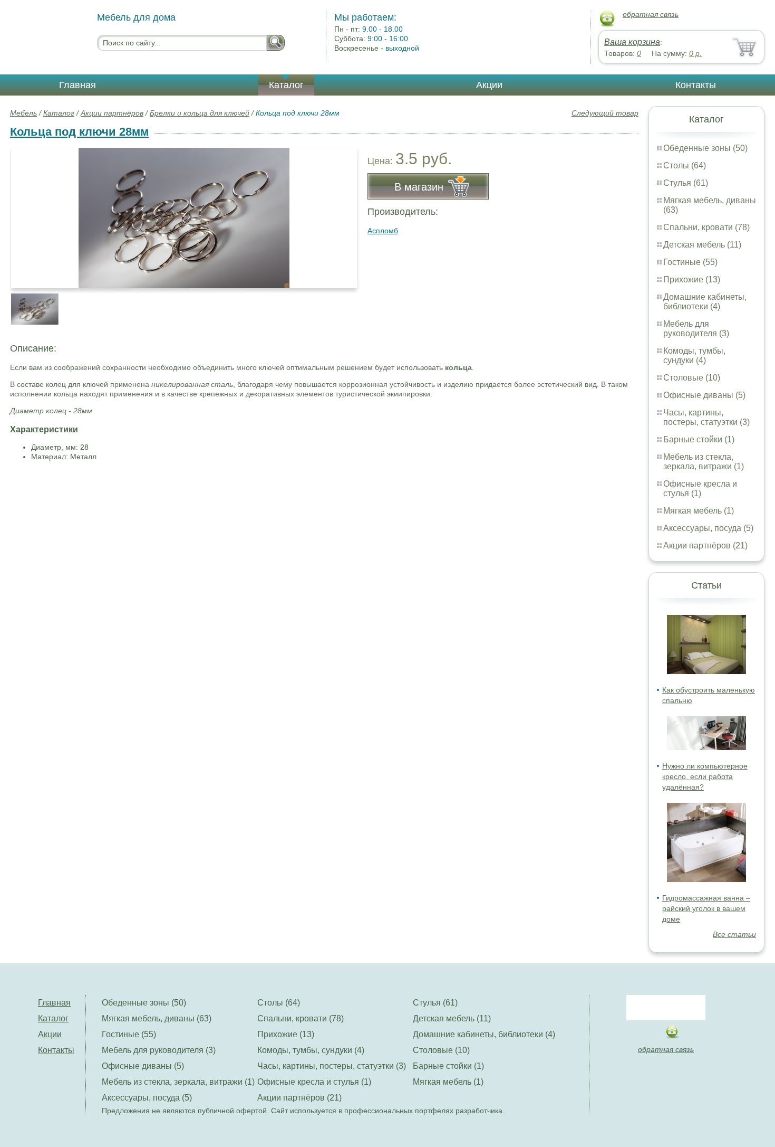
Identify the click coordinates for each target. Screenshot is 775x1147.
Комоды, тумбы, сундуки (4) (694, 355)
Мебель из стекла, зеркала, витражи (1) (703, 461)
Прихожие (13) (691, 279)
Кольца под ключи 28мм (79, 131)
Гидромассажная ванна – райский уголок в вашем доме (706, 908)
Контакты (695, 85)
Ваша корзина (632, 41)
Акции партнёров (112, 113)
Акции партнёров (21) (705, 545)
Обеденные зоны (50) (705, 148)
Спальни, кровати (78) (706, 227)
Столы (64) (684, 165)
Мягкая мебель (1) (698, 510)
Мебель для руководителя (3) (696, 328)
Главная (77, 85)
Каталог (286, 85)
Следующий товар (604, 113)
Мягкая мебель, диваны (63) (156, 1018)
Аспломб (382, 230)
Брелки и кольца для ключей (199, 113)
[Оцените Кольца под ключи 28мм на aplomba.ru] (184, 218)
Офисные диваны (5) (704, 395)
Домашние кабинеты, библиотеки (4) (705, 301)
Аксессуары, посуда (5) (708, 528)
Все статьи (734, 934)
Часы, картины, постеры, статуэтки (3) (706, 417)
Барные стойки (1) (698, 439)
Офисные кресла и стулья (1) (700, 488)
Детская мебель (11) (702, 244)
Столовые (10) (691, 377)
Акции (489, 85)
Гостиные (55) (690, 262)
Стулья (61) (685, 182)
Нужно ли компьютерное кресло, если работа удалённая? (705, 776)
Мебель (23, 113)
